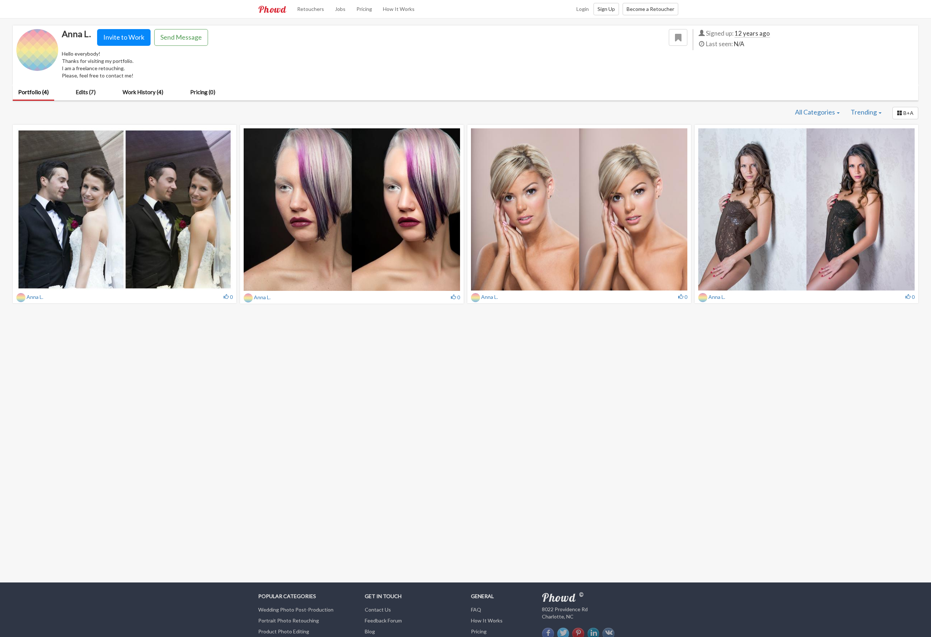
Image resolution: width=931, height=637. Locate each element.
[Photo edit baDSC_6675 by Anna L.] (352, 209)
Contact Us (378, 609)
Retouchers (310, 9)
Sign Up (606, 9)
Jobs (340, 9)
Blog (370, 631)
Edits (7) (86, 92)
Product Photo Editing (283, 631)
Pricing (364, 9)
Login (582, 9)
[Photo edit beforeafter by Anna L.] (579, 209)
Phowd (272, 9)
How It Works (399, 9)
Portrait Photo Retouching (288, 620)
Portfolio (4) (33, 92)
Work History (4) (143, 92)
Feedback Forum (383, 620)
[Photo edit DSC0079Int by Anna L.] (806, 209)
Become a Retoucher (650, 9)
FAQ (476, 609)
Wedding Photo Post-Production (295, 609)
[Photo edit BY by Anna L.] (124, 209)
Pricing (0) (202, 92)
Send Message (181, 37)
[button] (905, 113)
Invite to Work (123, 37)
